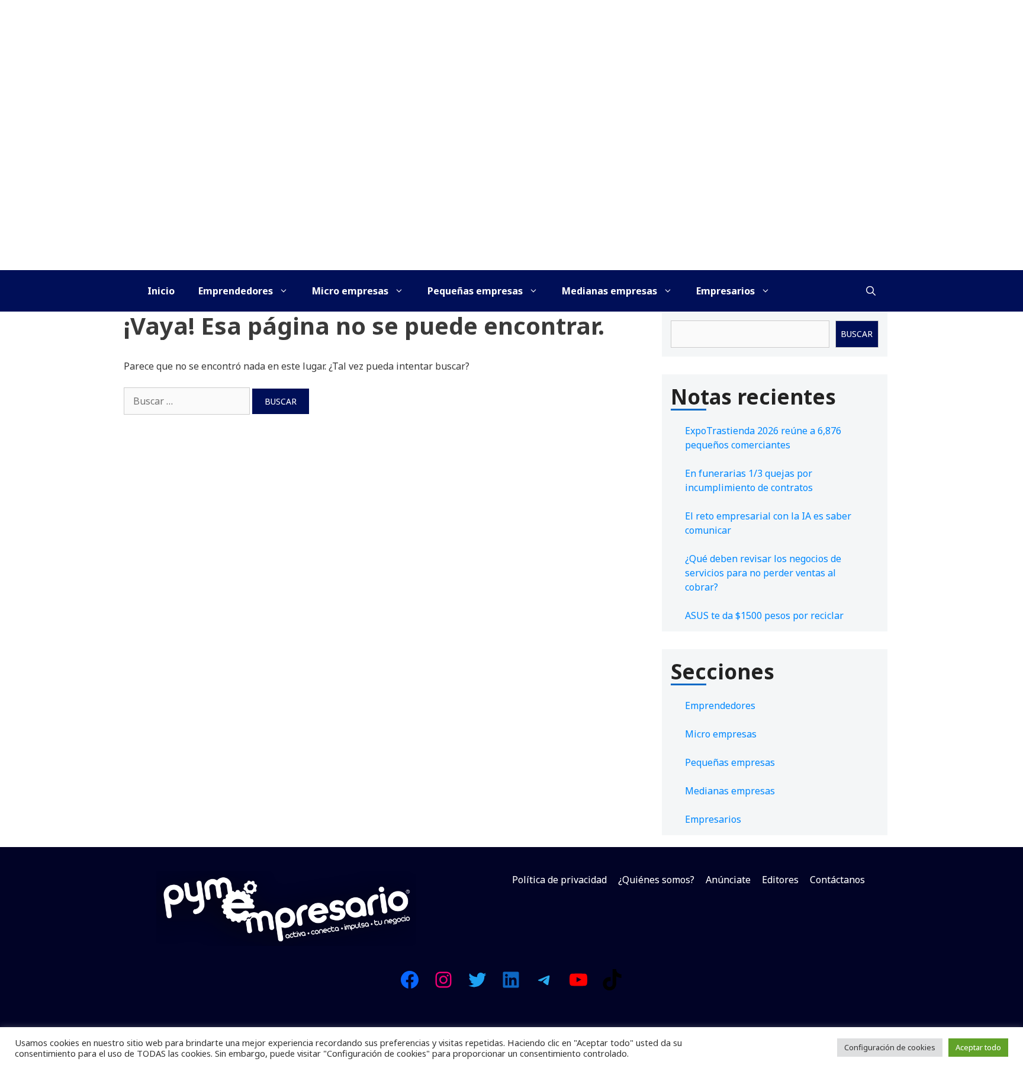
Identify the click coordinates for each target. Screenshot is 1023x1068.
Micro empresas (350, 290)
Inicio (161, 290)
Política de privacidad (559, 879)
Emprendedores (235, 290)
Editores (780, 879)
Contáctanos (837, 879)
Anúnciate (728, 879)
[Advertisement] (511, 181)
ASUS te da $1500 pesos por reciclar (764, 615)
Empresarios (725, 290)
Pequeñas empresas (475, 290)
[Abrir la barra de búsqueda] (870, 291)
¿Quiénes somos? (656, 879)
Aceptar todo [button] (978, 1047)
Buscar (857, 333)
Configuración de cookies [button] (889, 1047)
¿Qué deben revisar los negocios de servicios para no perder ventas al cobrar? (763, 573)
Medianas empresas (609, 290)
